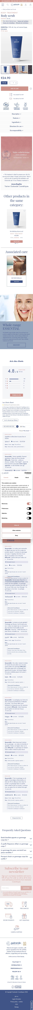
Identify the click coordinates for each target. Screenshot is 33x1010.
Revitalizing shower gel (16, 231)
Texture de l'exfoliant (22, 21)
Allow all (16, 525)
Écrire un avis (16, 395)
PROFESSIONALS (16, 968)
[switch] (29, 508)
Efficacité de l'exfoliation (22, 23)
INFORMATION (15, 965)
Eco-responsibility (15, 130)
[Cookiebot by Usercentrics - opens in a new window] (24, 473)
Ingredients (15, 122)
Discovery (16, 281)
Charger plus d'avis (16, 818)
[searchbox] (9, 426)
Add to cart (15, 88)
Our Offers (31, 1005)
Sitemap (17, 1007)
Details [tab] (16, 477)
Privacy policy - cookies (16, 1002)
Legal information (16, 999)
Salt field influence (16, 278)
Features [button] (15, 118)
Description (15, 114)
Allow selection (16, 530)
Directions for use (16, 126)
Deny (16, 535)
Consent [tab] (6, 477)
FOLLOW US (15, 971)
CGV (16, 1004)
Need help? (15, 962)
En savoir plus (8, 467)
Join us (16, 996)
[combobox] (25, 431)
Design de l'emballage (9, 23)
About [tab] (27, 477)
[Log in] (25, 4)
